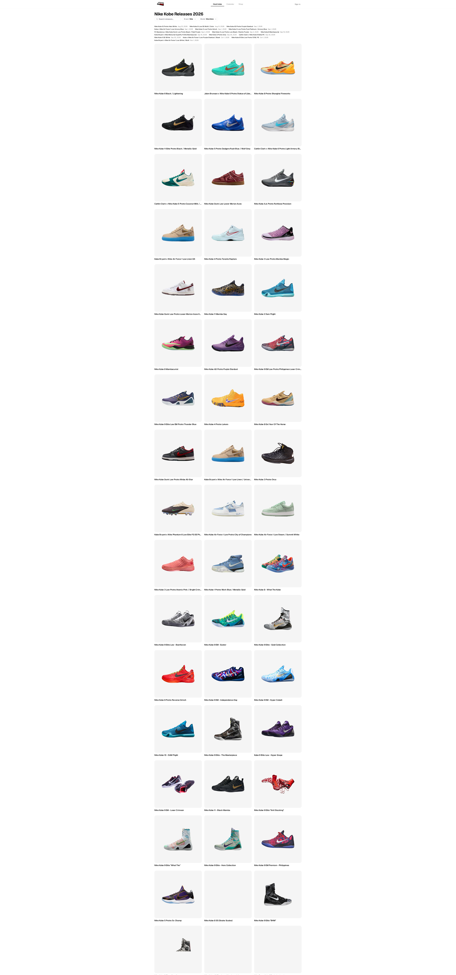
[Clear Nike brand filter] (195, 19)
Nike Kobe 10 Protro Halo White (165, 26)
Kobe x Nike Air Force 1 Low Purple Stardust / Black (201, 37)
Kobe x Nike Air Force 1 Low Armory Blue (169, 29)
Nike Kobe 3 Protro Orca (217, 35)
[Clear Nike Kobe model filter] (215, 19)
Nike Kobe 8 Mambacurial (270, 32)
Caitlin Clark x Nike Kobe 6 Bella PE (251, 35)
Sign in (297, 4)
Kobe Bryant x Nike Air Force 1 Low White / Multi (171, 40)
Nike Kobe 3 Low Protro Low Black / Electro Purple (230, 32)
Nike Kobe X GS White (162, 37)
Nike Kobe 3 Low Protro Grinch (206, 29)
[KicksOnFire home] (160, 4)
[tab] (217, 4)
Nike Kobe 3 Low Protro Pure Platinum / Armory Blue (248, 29)
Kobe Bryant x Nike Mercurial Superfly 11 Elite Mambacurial (175, 35)
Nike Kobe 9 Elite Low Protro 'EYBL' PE (245, 37)
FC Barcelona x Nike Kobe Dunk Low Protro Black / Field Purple (177, 32)
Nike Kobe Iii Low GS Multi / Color (202, 26)
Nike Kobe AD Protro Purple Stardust (240, 26)
